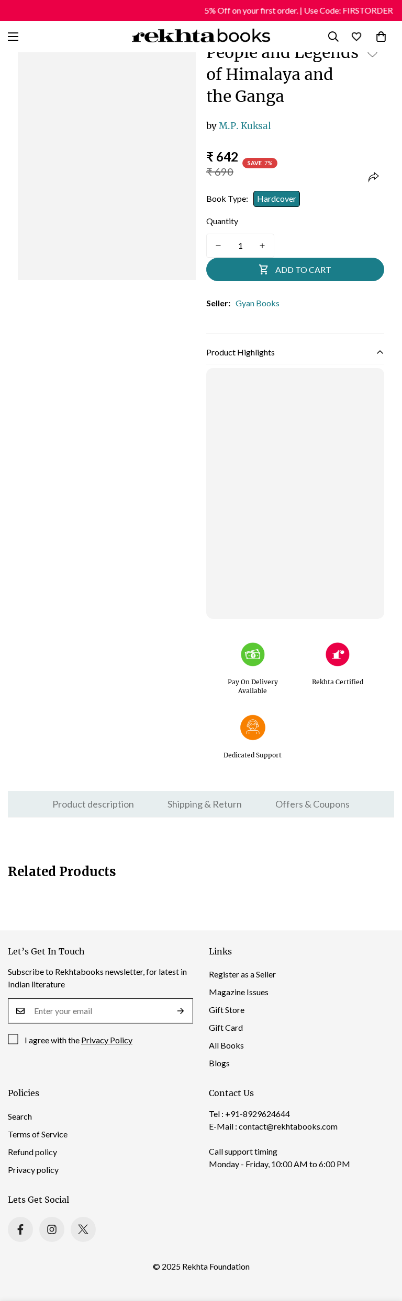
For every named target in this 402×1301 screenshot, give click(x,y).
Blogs (219, 1063)
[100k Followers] (51, 1229)
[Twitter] (83, 1229)
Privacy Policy (106, 1040)
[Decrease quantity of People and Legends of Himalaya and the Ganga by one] (218, 245)
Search (20, 1116)
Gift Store (226, 1010)
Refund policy (32, 1152)
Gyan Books (258, 303)
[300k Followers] (20, 1229)
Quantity (222, 221)
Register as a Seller (242, 974)
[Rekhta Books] (201, 36)
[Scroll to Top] (382, 1244)
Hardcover (276, 198)
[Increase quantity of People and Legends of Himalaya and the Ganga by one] (262, 245)
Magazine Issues (239, 992)
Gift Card (226, 1027)
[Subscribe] (181, 1011)
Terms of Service (38, 1134)
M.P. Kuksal (238, 126)
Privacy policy (33, 1170)
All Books (226, 1045)
